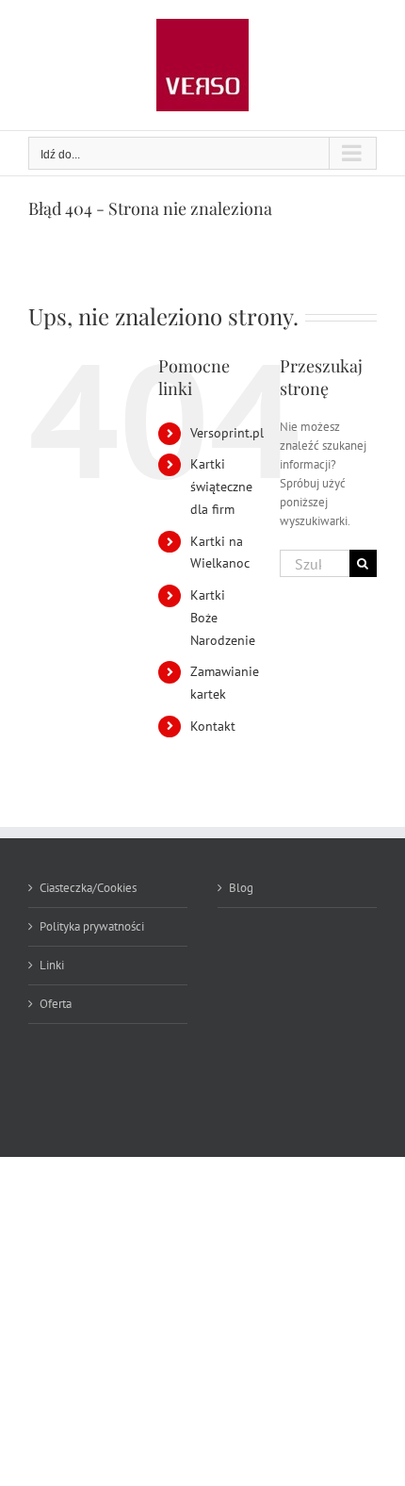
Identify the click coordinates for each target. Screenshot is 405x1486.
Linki (52, 965)
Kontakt (212, 726)
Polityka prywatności (92, 926)
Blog (241, 888)
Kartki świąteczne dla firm (221, 486)
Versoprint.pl (227, 432)
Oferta (56, 1004)
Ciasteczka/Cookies (88, 888)
